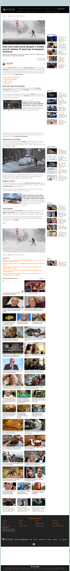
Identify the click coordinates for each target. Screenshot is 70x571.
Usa (4, 223)
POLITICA (33, 8)
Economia (54, 521)
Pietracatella (26, 11)
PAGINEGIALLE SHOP (23, 568)
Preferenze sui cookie (25, 569)
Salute (20, 523)
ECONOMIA (38, 8)
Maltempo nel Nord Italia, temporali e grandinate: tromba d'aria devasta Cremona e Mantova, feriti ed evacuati (24, 260)
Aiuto (30, 569)
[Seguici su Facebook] (34, 545)
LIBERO (6, 568)
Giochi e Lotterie (40, 523)
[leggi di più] (44, 63)
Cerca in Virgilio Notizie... (22, 539)
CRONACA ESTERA (12, 19)
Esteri (37, 521)
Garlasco (32, 11)
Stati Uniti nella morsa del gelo (12, 77)
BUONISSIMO (57, 568)
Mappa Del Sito (42, 539)
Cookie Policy (17, 569)
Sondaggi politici (48, 11)
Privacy (13, 569)
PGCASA (28, 568)
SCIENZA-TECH (48, 8)
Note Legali (9, 569)
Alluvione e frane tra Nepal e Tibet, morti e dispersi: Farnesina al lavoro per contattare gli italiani (22, 270)
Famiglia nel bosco (56, 11)
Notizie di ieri (5, 527)
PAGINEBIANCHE (34, 568)
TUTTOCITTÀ (40, 568)
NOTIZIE (10, 9)
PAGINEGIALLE (15, 568)
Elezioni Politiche (40, 526)
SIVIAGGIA (48, 568)
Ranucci (37, 11)
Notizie (9, 539)
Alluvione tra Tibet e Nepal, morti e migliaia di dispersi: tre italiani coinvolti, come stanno (23, 264)
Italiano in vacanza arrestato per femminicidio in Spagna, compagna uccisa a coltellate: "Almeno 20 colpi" (22, 267)
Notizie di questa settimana (8, 529)
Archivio (55, 539)
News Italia (64, 539)
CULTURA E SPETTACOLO (63, 49)
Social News (55, 523)
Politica (21, 521)
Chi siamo (5, 569)
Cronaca (4, 521)
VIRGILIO (10, 568)
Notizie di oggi (6, 526)
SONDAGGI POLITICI (62, 162)
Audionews (59, 8)
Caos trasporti (7, 83)
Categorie (49, 539)
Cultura (4, 523)
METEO (59, 205)
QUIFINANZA (52, 568)
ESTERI (43, 8)
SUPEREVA (63, 568)
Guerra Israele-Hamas (58, 526)
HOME (4, 19)
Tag (59, 539)
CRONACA (27, 8)
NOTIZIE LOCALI (61, 92)
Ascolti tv (41, 11)
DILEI (44, 568)
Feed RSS (35, 539)
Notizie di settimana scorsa (8, 531)
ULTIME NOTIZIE (21, 8)
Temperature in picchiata (10, 79)
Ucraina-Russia (23, 526)
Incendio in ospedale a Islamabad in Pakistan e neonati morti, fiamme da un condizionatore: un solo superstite (22, 274)
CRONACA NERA (61, 36)
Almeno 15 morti (8, 81)
